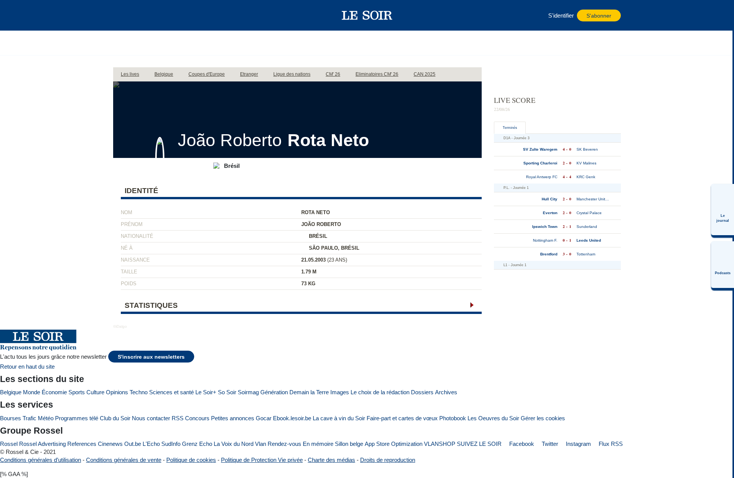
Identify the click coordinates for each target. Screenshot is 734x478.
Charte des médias (331, 460)
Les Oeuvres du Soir (493, 418)
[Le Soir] (367, 15)
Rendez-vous (284, 444)
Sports (76, 392)
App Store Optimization (393, 444)
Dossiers (422, 392)
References (81, 444)
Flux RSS (610, 444)
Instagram (577, 444)
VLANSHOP (439, 444)
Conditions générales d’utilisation (40, 460)
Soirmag (248, 392)
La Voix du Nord (233, 444)
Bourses (10, 418)
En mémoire (318, 444)
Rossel (9, 444)
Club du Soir (115, 418)
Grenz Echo (197, 444)
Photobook (452, 418)
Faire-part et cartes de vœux (402, 418)
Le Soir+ (205, 392)
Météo (46, 418)
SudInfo (170, 444)
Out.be (132, 444)
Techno (139, 392)
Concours (197, 418)
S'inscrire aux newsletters (151, 357)
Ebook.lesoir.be (292, 418)
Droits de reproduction (387, 460)
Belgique (10, 392)
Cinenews (110, 444)
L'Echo (151, 444)
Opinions (117, 392)
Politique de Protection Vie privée (262, 460)
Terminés (510, 128)
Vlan (260, 444)
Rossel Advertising (42, 444)
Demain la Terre (309, 392)
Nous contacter (151, 418)
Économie (54, 392)
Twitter (549, 444)
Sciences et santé (171, 392)
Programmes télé (76, 418)
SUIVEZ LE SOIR (479, 444)
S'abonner (598, 16)
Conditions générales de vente (123, 460)
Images (339, 392)
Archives (446, 392)
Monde (31, 392)
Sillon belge (349, 444)
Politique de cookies (191, 460)
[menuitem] (722, 209)
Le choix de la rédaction (380, 392)
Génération (274, 392)
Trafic (29, 418)
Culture (95, 392)
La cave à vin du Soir (339, 418)
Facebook (521, 444)
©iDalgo (120, 326)
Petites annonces (232, 418)
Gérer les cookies (543, 418)
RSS (178, 418)
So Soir (227, 392)
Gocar (263, 418)
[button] (122, 15)
